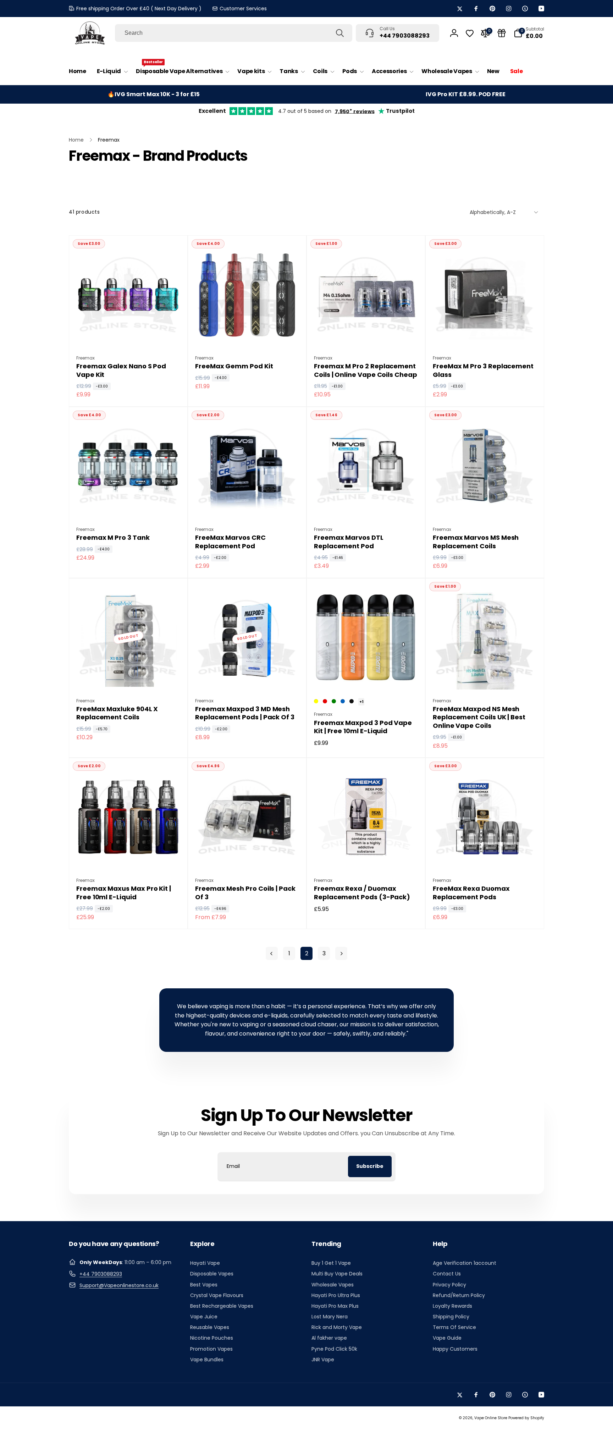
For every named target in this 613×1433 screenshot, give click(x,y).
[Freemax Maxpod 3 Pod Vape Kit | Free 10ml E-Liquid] (366, 676)
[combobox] (233, 33)
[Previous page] (272, 953)
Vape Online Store (490, 1418)
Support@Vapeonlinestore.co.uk (119, 1285)
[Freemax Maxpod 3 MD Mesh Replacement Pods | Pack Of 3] (247, 676)
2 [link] (306, 953)
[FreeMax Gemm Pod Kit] (247, 333)
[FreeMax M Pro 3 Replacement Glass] (485, 333)
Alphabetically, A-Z (493, 212)
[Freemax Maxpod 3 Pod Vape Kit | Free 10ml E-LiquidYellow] (316, 701)
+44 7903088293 (100, 1274)
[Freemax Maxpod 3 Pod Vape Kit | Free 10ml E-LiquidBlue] (343, 701)
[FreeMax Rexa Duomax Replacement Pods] (485, 856)
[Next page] (341, 953)
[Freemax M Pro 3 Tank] (129, 505)
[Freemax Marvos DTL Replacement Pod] (366, 505)
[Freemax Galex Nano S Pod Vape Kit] (129, 333)
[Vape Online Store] (90, 33)
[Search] (340, 33)
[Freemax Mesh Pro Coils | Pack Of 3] (247, 856)
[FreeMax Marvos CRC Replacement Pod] (247, 505)
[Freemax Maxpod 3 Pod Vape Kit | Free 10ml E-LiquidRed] (325, 701)
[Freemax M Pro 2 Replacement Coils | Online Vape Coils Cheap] (366, 333)
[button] (111, 71)
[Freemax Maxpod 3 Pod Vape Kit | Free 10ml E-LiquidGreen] (334, 701)
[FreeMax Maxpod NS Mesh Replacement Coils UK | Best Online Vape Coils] (485, 676)
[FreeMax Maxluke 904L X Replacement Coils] (129, 676)
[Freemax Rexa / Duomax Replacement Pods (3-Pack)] (366, 856)
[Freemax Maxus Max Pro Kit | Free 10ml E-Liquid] (129, 856)
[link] (239, 8)
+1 (361, 701)
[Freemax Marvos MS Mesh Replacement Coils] (485, 505)
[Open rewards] (502, 33)
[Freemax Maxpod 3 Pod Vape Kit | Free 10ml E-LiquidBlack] (351, 701)
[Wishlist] (469, 33)
